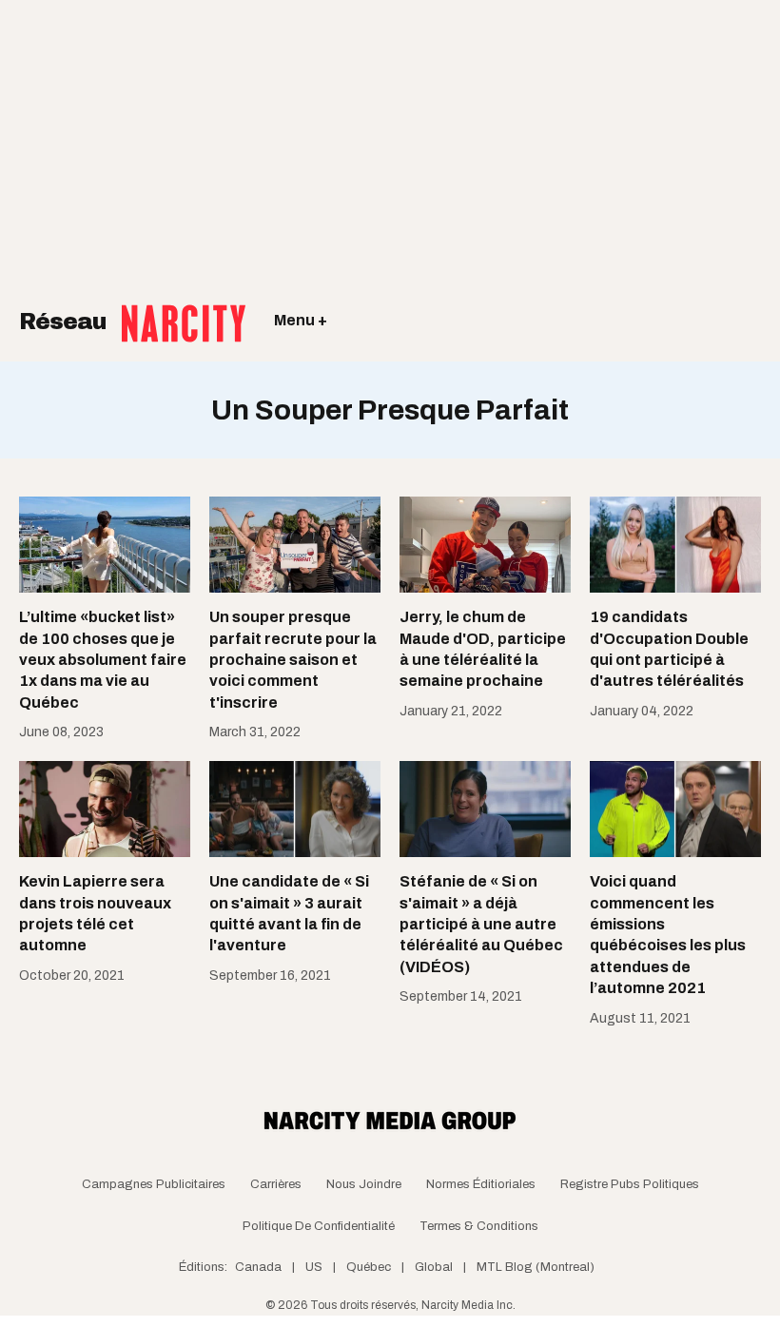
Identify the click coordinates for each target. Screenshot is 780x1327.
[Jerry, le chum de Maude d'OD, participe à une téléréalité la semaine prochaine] (485, 545)
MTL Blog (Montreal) (536, 1267)
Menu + (300, 320)
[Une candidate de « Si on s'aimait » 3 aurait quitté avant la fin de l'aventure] (294, 809)
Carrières (276, 1184)
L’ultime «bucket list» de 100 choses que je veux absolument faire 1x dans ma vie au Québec (102, 660)
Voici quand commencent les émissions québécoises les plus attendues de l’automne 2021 (668, 934)
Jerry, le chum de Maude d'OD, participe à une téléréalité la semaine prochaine (483, 649)
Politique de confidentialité (319, 1226)
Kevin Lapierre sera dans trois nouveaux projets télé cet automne (95, 913)
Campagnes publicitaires (153, 1184)
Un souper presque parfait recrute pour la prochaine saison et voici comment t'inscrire (293, 660)
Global (434, 1267)
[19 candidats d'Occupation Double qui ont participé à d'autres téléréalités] (675, 545)
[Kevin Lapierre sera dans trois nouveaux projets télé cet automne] (104, 809)
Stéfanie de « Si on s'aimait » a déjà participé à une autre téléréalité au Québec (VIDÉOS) (481, 924)
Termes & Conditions (478, 1226)
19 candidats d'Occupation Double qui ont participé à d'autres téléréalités (669, 649)
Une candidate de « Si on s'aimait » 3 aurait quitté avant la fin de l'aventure (289, 913)
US (313, 1267)
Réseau (65, 321)
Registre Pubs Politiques (629, 1184)
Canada (258, 1267)
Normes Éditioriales (481, 1184)
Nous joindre (363, 1184)
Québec (368, 1267)
